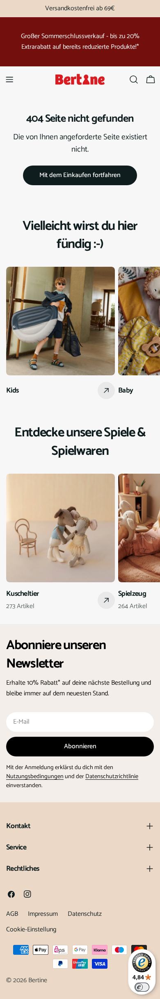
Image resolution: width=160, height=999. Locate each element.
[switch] (142, 987)
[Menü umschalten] (9, 79)
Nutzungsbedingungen (35, 776)
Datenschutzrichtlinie (111, 776)
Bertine (37, 980)
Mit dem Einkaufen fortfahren (80, 175)
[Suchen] (134, 79)
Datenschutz (85, 914)
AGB (12, 914)
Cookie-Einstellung (31, 929)
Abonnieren (80, 746)
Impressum (43, 914)
